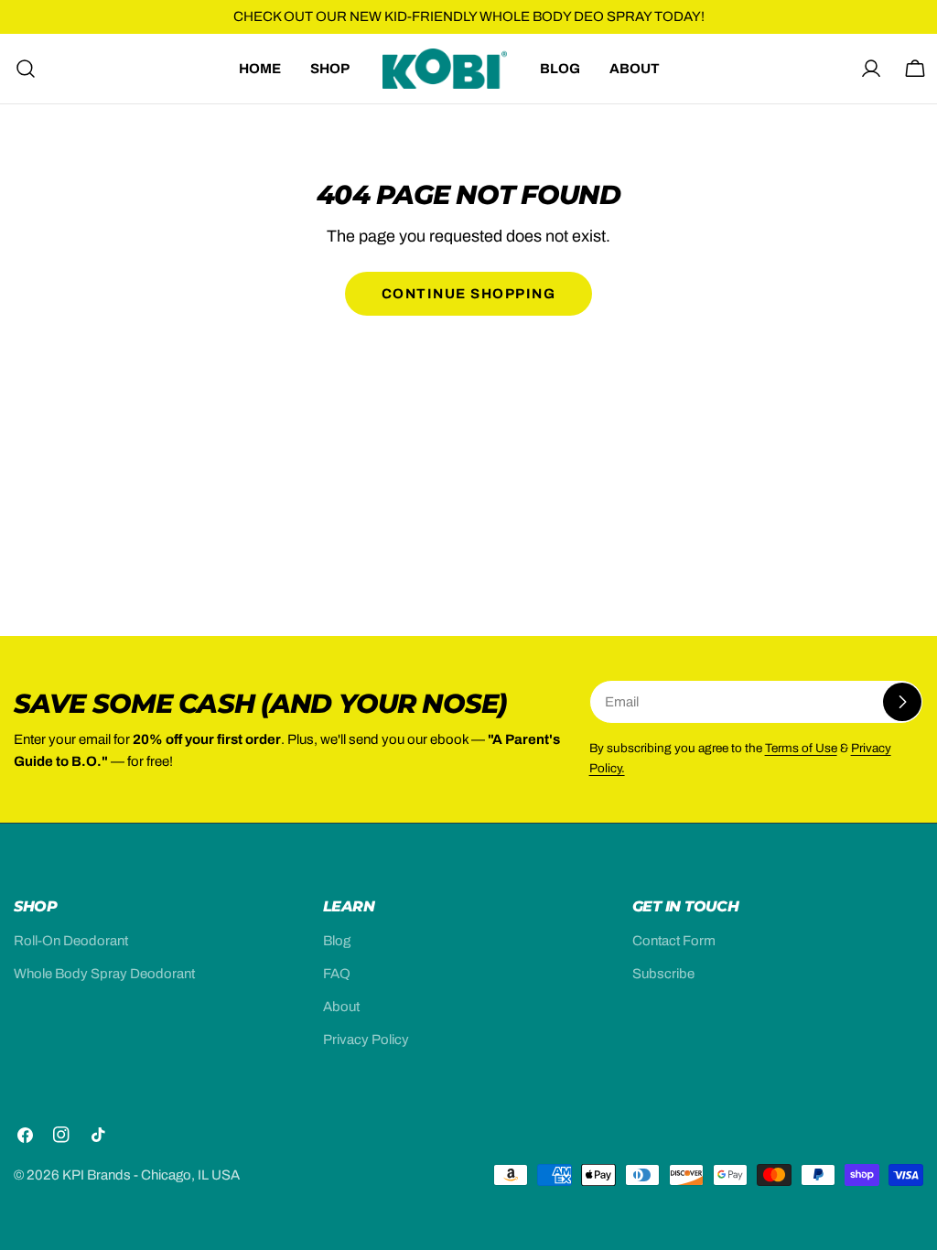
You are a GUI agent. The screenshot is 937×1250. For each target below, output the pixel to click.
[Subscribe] (902, 702)
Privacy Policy (366, 1039)
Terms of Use (801, 748)
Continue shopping (469, 293)
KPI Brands (96, 1175)
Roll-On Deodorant (71, 940)
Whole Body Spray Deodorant (104, 973)
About (341, 1006)
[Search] (20, 68)
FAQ (336, 973)
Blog (336, 940)
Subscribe (663, 973)
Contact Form (674, 940)
